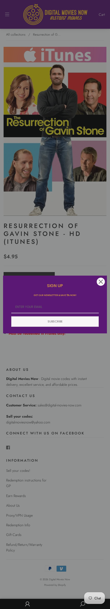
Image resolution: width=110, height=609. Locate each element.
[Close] (101, 282)
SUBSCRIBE (55, 321)
